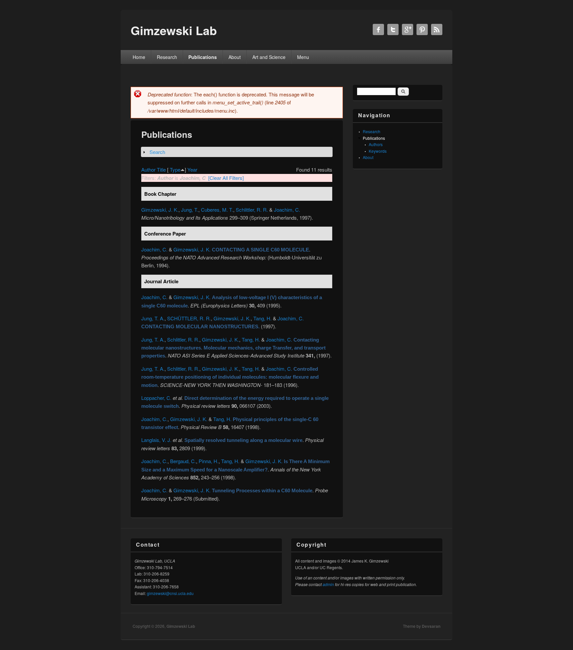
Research (167, 57)
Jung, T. (189, 209)
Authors (376, 144)
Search (157, 151)
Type (175, 169)
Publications (202, 57)
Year (192, 169)
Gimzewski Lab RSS (436, 29)
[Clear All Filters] (226, 177)
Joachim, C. (287, 209)
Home (139, 57)
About (234, 57)
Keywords (378, 151)
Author (148, 169)
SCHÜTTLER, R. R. (189, 318)
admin (328, 584)
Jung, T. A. (152, 318)
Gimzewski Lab (180, 626)
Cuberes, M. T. (217, 209)
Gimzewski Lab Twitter (393, 29)
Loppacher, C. (156, 397)
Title (161, 169)
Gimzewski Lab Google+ (407, 29)
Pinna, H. (209, 461)
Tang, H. (262, 318)
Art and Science (269, 57)
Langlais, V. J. (156, 439)
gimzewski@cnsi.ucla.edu (170, 593)
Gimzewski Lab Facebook (378, 29)
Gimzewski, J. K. (159, 209)
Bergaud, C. (183, 461)
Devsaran (431, 626)
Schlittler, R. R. (252, 209)
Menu (303, 57)
